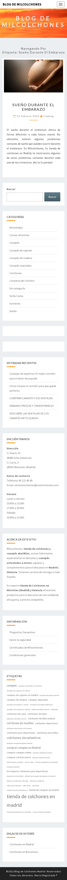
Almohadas (16, 227)
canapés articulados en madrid (18, 709)
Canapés (14, 242)
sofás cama (27, 785)
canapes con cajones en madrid (18, 691)
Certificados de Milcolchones (26, 647)
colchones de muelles (20, 723)
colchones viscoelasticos (24, 738)
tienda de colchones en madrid (31, 800)
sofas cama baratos (14, 785)
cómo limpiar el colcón (15, 762)
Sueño (13, 311)
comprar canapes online (19, 752)
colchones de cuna (16, 713)
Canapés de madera (20, 258)
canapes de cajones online (49, 695)
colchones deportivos (46, 723)
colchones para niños (47, 732)
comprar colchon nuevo (19, 757)
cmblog (48, 116)
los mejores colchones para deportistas (27, 771)
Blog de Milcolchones (22, 4)
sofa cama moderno (37, 781)
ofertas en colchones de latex (17, 781)
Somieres (14, 303)
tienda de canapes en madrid (44, 790)
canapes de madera (17, 699)
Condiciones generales (22, 655)
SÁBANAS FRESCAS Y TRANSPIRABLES (31, 405)
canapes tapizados (38, 699)
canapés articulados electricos (41, 705)
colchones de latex (37, 713)
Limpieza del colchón (21, 280)
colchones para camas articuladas (19, 728)
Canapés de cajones (20, 250)
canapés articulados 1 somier (18, 705)
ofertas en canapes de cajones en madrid (40, 776)
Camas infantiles (19, 235)
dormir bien (29, 762)
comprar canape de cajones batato (19, 743)
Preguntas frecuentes (22, 632)
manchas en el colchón (15, 776)
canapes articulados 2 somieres (30, 686)
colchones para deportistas (21, 732)
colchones (54, 709)
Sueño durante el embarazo (33, 107)
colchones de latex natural (16, 719)
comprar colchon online (41, 757)
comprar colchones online (42, 753)
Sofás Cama (16, 296)
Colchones (15, 273)
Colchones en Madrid (21, 844)
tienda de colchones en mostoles (19, 812)
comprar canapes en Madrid (24, 748)
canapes (12, 685)
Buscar (11, 189)
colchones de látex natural (41, 718)
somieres (35, 785)
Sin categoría (17, 288)
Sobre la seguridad (20, 639)
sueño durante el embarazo (17, 790)
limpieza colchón (13, 767)
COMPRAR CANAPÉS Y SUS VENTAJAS (31, 398)
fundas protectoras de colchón (46, 762)
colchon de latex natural (40, 709)
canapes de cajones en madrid (22, 695)
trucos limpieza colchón (42, 812)
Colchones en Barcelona (23, 852)
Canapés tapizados (20, 265)
